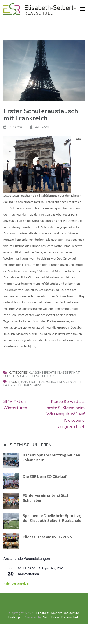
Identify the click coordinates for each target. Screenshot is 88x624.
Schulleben (45, 376)
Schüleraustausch (19, 376)
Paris (7, 385)
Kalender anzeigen (16, 583)
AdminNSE (42, 127)
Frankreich (27, 382)
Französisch (48, 382)
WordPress (51, 617)
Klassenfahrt (68, 373)
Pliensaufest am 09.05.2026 (47, 537)
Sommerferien (28, 574)
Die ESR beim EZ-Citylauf (45, 476)
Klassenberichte (42, 373)
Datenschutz (70, 617)
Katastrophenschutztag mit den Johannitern (51, 457)
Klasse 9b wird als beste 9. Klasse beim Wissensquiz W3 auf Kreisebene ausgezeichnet (65, 414)
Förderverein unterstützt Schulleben (46, 498)
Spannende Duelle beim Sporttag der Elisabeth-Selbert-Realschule (52, 518)
